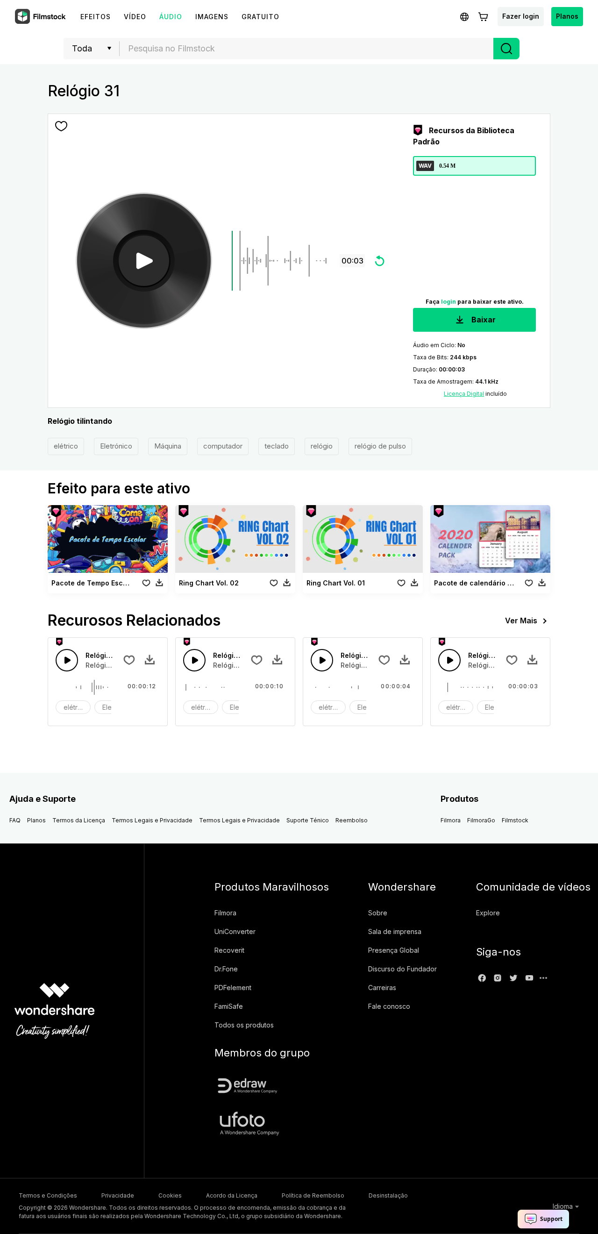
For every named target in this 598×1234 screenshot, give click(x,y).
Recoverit (229, 950)
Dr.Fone (226, 969)
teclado (276, 446)
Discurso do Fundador (402, 969)
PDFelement (232, 987)
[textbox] (306, 48)
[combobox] (306, 48)
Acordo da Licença (231, 1195)
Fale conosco (389, 1006)
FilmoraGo (481, 820)
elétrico (66, 446)
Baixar (483, 319)
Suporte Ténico (307, 820)
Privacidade (117, 1195)
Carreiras (382, 987)
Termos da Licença (78, 820)
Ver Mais (521, 620)
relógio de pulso (380, 446)
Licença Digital (464, 393)
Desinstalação (388, 1195)
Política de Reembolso (313, 1195)
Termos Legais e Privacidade (152, 820)
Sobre (377, 913)
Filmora (451, 820)
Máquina (167, 446)
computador (222, 446)
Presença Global (393, 950)
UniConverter (235, 931)
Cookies (170, 1195)
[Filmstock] (41, 17)
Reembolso (351, 820)
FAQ (15, 820)
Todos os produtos (244, 1025)
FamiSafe (228, 1006)
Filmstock (515, 820)
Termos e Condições (48, 1195)
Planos (567, 16)
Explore (488, 913)
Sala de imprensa (394, 931)
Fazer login (520, 16)
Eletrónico (116, 446)
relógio (322, 446)
